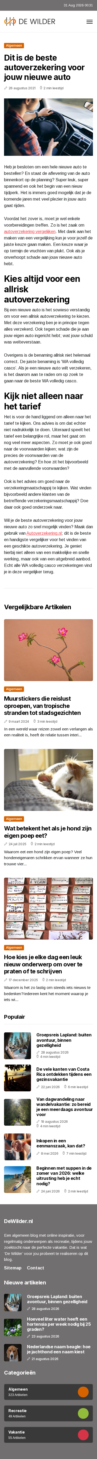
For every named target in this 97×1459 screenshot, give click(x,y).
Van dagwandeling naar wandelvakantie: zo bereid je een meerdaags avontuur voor (64, 1106)
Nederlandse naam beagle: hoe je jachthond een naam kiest (59, 1349)
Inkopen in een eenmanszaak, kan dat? (60, 1143)
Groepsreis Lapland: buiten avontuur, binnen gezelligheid (64, 1040)
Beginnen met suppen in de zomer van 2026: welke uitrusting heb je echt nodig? (64, 1175)
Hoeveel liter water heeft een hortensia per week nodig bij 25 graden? (59, 1324)
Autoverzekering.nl (44, 533)
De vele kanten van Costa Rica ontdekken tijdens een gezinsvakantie (64, 1074)
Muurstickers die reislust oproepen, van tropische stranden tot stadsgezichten (42, 705)
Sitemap (13, 1268)
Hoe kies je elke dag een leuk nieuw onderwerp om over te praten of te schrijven (43, 964)
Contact (35, 1268)
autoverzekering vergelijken (30, 231)
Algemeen (14, 45)
